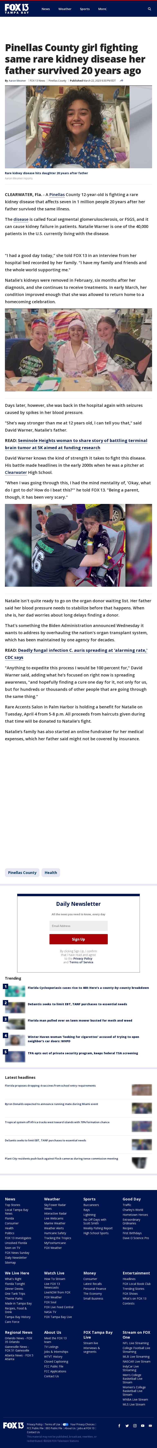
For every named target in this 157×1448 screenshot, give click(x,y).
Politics (9, 1233)
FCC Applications (55, 1371)
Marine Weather (54, 1223)
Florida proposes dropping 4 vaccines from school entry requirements (50, 1085)
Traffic (127, 1205)
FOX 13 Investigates (18, 1238)
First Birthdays (132, 1233)
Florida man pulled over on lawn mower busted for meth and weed (80, 1020)
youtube (142, 1425)
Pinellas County (57, 80)
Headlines (129, 1279)
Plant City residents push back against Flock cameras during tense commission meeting (61, 1158)
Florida (9, 1218)
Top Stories (12, 1205)
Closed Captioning (56, 1361)
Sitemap (10, 1262)
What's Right (13, 1279)
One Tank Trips (15, 1293)
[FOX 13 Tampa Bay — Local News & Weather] (18, 9)
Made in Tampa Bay (18, 1303)
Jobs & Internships (56, 1352)
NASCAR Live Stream (136, 1361)
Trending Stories (133, 1289)
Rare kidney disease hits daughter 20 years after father (46, 173)
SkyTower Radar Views (55, 1206)
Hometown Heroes (135, 1215)
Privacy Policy (82, 958)
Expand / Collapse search (149, 9)
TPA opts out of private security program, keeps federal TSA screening (83, 1053)
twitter (127, 1425)
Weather (52, 1199)
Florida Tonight (15, 1284)
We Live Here (17, 1273)
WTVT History (53, 1356)
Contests (129, 1303)
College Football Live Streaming (136, 1350)
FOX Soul (50, 1302)
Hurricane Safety (55, 1233)
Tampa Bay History (17, 1317)
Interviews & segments (91, 1350)
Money (89, 1273)
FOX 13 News (37, 80)
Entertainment (136, 1273)
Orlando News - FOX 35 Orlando (18, 1340)
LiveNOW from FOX (57, 1292)
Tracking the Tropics (57, 1238)
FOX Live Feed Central (58, 1307)
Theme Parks (13, 1298)
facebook (119, 1425)
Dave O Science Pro (136, 1238)
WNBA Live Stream (135, 1399)
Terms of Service (81, 962)
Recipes (128, 1228)
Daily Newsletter (16, 1258)
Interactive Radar (55, 1213)
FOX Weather (53, 1248)
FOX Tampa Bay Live (58, 1317)
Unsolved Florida (16, 1243)
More (102, 9)
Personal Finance (94, 1289)
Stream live (90, 1343)
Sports (89, 1199)
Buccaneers (91, 1205)
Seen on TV (12, 1248)
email (150, 1425)
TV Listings (51, 1347)
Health (51, 872)
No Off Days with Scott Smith (94, 1221)
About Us (52, 1332)
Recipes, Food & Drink (16, 1310)
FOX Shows (130, 1293)
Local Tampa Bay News (16, 1211)
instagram (135, 1425)
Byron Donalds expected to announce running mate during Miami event (51, 1104)
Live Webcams (53, 1218)
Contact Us (51, 1376)
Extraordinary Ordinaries (131, 1221)
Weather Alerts (54, 1228)
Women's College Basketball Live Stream (134, 1390)
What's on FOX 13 (134, 1298)
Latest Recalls (92, 1284)
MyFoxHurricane (55, 1243)
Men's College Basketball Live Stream (132, 1378)
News (10, 1199)
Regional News (18, 1332)
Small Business (93, 1298)
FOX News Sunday (17, 1253)
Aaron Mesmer (17, 80)
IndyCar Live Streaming (131, 1368)
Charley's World (133, 1210)
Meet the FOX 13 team (55, 1340)
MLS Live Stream (134, 1404)
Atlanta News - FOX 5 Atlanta (19, 1357)
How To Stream (54, 1279)
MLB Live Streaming (136, 1356)
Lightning (89, 1215)
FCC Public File (53, 1366)
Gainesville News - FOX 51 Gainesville (17, 1348)
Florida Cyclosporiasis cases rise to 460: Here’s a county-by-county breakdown (88, 988)
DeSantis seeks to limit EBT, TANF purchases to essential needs (77, 1004)
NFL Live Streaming (136, 1343)
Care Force (12, 1322)
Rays (86, 1210)
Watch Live (54, 1273)
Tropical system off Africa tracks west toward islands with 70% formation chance (57, 1122)
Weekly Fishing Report (98, 1228)
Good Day (132, 1199)
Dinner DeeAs (14, 1289)
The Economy (92, 1293)
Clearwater (16, 472)
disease (20, 219)
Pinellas (57, 194)
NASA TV (50, 1312)
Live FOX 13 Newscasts (52, 1285)
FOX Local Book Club (137, 1284)
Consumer (12, 1223)
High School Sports (96, 1233)
